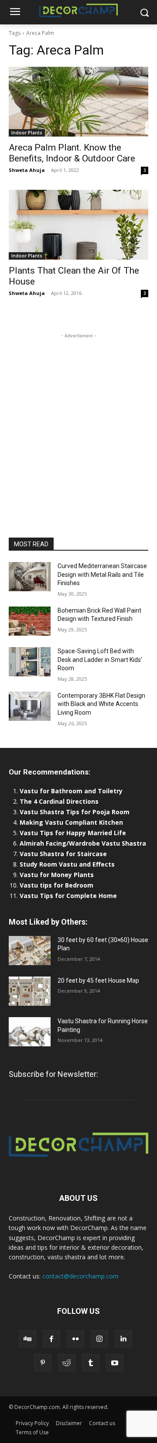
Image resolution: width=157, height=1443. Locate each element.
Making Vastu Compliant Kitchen (71, 822)
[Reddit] (66, 1362)
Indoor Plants (26, 133)
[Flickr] (75, 1338)
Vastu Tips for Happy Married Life (73, 833)
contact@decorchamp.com (80, 1276)
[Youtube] (114, 1362)
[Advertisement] (78, 418)
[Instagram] (99, 1338)
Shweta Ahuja (27, 170)
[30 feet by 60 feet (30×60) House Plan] (30, 950)
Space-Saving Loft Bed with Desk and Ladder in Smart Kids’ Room (100, 660)
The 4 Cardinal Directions (59, 801)
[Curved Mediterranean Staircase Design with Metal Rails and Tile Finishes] (30, 576)
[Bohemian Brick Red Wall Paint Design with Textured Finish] (30, 621)
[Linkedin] (123, 1338)
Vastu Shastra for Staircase (63, 854)
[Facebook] (51, 1338)
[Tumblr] (90, 1362)
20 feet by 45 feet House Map (98, 980)
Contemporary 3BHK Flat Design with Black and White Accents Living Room (101, 704)
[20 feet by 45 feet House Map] (30, 991)
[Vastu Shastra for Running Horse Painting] (30, 1031)
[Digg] (27, 1338)
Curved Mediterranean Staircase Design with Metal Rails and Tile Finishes (102, 574)
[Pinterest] (42, 1362)
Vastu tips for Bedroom (56, 885)
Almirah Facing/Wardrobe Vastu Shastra (83, 843)
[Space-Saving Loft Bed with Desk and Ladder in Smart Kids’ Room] (30, 661)
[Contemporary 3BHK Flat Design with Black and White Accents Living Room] (30, 706)
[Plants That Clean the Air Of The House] (78, 225)
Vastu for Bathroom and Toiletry (72, 791)
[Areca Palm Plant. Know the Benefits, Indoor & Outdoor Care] (78, 102)
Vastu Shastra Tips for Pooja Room (75, 812)
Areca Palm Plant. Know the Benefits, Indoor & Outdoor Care (72, 153)
